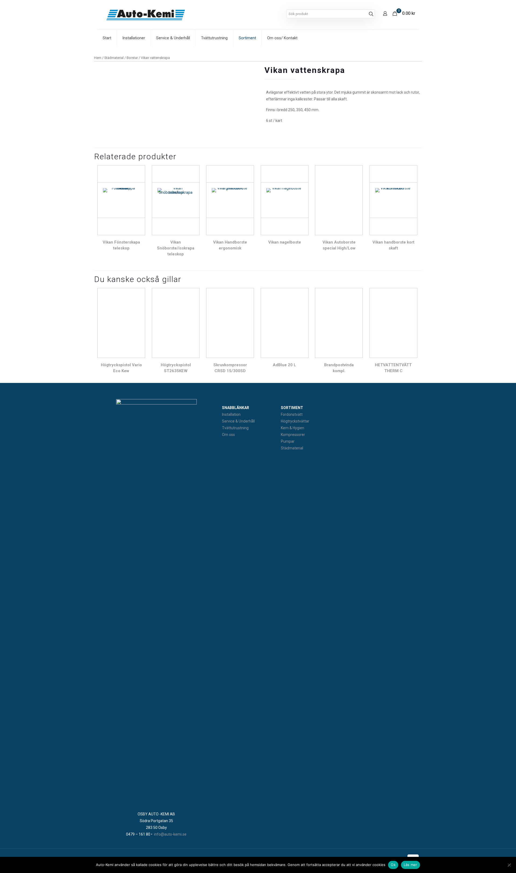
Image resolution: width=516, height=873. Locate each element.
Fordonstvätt (292, 414)
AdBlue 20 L (284, 364)
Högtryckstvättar (295, 421)
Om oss (228, 434)
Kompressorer (293, 434)
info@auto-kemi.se (170, 834)
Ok (393, 865)
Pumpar (288, 441)
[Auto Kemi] (145, 15)
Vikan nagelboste (284, 242)
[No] (509, 865)
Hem (97, 58)
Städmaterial (114, 58)
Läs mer (410, 865)
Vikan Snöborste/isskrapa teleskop (175, 248)
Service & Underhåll (238, 421)
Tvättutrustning (235, 428)
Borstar (132, 58)
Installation (231, 414)
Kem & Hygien (292, 428)
